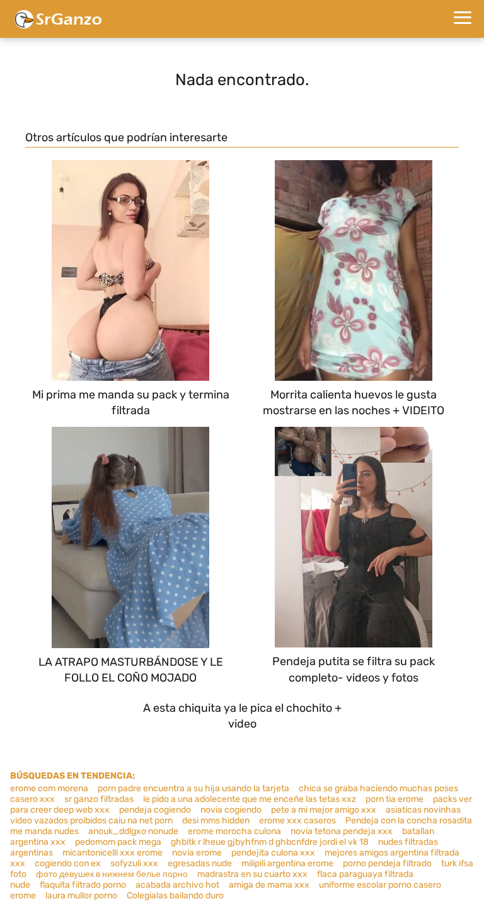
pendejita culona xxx (273, 852)
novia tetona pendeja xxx (342, 831)
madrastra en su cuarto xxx (252, 874)
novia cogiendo (231, 809)
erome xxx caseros (297, 820)
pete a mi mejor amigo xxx (323, 809)
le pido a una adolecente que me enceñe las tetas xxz (249, 799)
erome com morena (49, 788)
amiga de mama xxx (269, 884)
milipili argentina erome (287, 863)
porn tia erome (395, 799)
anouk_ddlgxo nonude (133, 831)
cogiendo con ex (68, 863)
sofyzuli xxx (134, 863)
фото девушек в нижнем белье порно (112, 874)
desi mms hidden (216, 820)
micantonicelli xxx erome (112, 852)
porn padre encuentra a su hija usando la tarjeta (193, 788)
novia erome (197, 852)
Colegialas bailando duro (175, 895)
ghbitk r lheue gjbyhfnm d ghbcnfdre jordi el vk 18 (270, 842)
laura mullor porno (81, 895)
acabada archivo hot (177, 884)
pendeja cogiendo (155, 809)
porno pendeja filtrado (387, 863)
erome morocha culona (234, 831)
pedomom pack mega (118, 842)
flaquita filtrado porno (83, 884)
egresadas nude (200, 863)
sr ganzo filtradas (99, 799)
